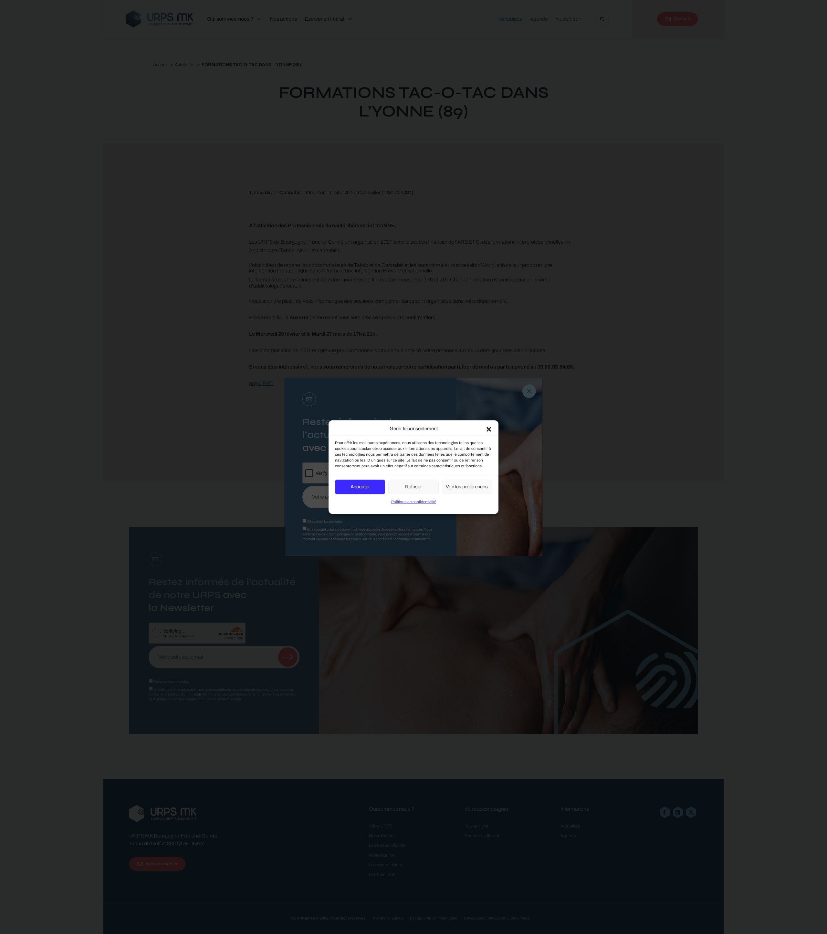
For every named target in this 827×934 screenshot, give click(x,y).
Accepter (360, 486)
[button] (489, 429)
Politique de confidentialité (413, 502)
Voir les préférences (467, 486)
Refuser (413, 486)
